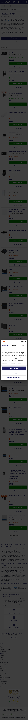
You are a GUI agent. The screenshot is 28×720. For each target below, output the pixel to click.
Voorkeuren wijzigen (13, 372)
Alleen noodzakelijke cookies (14, 377)
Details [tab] (14, 345)
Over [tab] (23, 345)
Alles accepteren (14, 368)
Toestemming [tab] (5, 345)
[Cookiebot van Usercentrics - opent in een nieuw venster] (20, 341)
